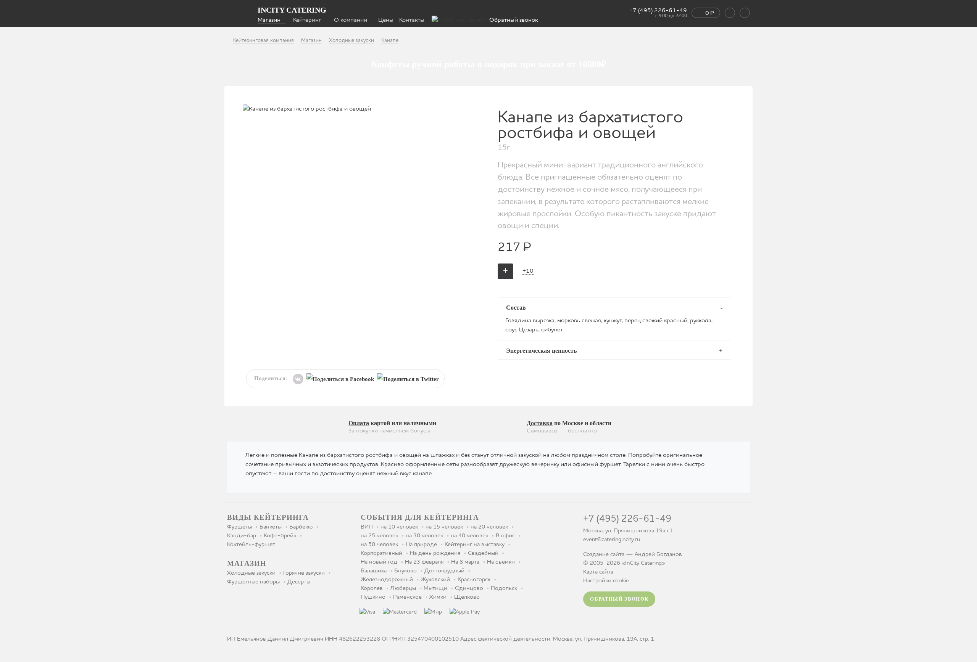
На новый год (379, 562)
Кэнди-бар (241, 536)
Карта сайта (598, 572)
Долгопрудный (444, 571)
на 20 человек (489, 527)
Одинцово (469, 588)
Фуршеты (239, 527)
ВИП (367, 527)
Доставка (540, 423)
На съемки (501, 562)
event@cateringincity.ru (611, 540)
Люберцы (403, 588)
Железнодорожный (387, 580)
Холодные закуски (251, 573)
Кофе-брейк (280, 536)
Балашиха (374, 571)
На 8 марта (465, 562)
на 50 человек (379, 544)
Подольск (504, 588)
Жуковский (435, 580)
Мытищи (435, 588)
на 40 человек (469, 536)
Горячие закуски (304, 573)
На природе (421, 544)
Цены (385, 20)
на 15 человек (444, 527)
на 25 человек (379, 536)
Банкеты (271, 527)
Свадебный (483, 553)
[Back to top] (947, 609)
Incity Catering (292, 10)
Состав (516, 307)
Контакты (411, 20)
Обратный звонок (513, 20)
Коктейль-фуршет (251, 544)
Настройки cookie (606, 581)
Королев (372, 588)
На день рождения (435, 553)
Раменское (407, 597)
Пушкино (373, 597)
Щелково (467, 597)
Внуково (405, 571)
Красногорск (474, 580)
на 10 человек (399, 527)
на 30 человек (424, 536)
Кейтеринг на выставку (475, 544)
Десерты (298, 582)
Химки (438, 597)
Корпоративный (381, 553)
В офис (505, 536)
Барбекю (301, 527)
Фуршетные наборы (253, 582)
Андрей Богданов (658, 554)
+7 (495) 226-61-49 (658, 13)
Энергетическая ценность (541, 350)
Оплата (358, 423)
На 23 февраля (424, 562)
